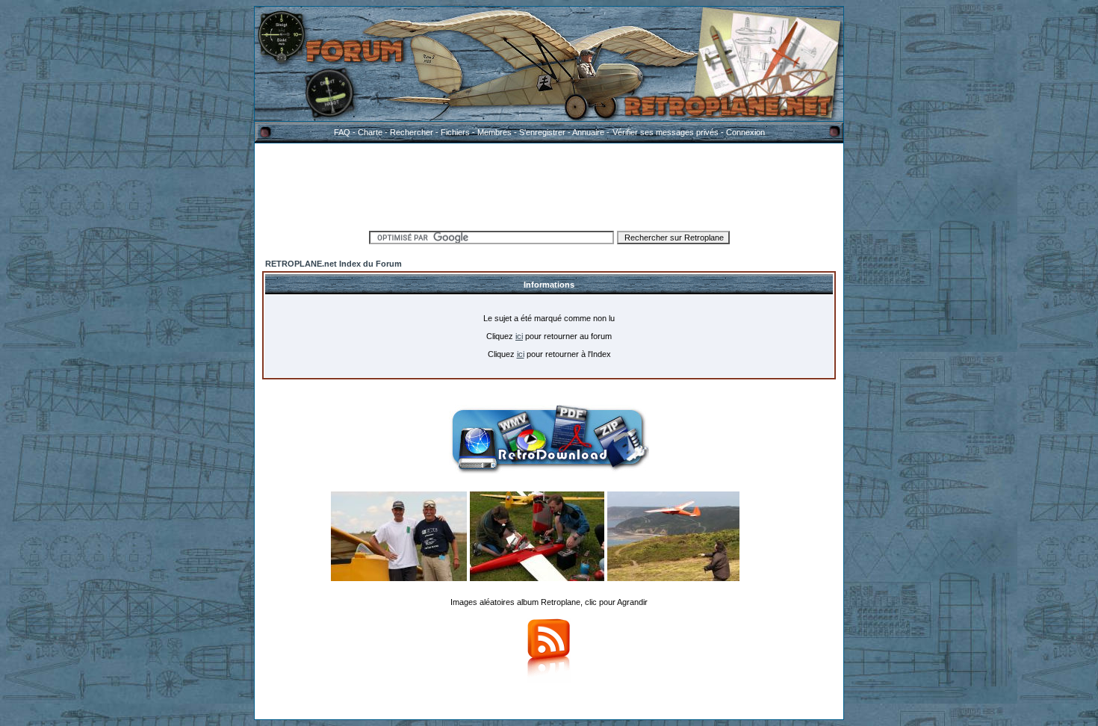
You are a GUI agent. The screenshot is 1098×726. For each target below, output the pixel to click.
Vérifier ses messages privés (665, 132)
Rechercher (411, 132)
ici (519, 336)
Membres (494, 132)
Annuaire (588, 132)
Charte (370, 132)
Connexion (745, 132)
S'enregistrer (542, 132)
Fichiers (455, 132)
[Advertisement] (549, 184)
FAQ (342, 132)
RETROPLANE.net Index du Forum (333, 263)
